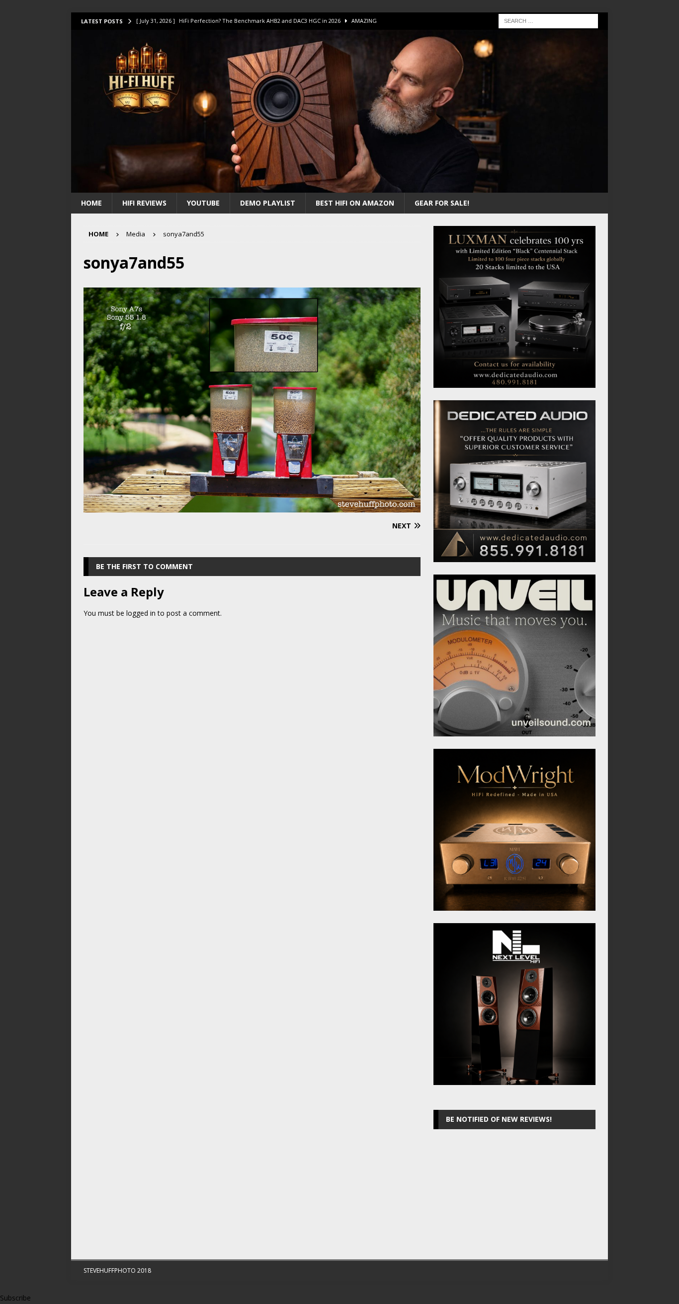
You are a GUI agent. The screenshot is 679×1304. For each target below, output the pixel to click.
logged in (141, 613)
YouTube (203, 203)
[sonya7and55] (252, 506)
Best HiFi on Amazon (355, 203)
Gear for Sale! (442, 203)
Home (91, 203)
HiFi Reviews (144, 203)
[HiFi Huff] (339, 186)
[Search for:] (548, 20)
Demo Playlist (267, 203)
